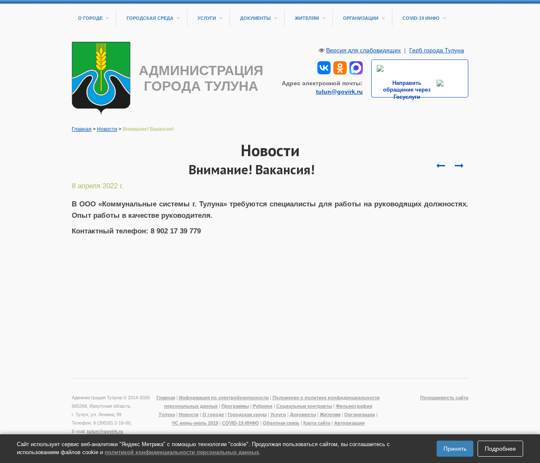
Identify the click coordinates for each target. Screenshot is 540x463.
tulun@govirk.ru (339, 91)
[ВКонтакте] (324, 67)
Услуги (206, 18)
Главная (82, 129)
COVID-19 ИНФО (421, 18)
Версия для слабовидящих (363, 50)
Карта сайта (316, 422)
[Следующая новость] (440, 166)
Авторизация (349, 422)
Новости (107, 129)
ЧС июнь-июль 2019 (195, 422)
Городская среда (150, 18)
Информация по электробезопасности (224, 397)
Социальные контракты (304, 406)
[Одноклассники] (340, 67)
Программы (235, 406)
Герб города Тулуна (436, 50)
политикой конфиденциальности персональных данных (182, 452)
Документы (255, 18)
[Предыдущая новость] (459, 166)
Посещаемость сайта (444, 397)
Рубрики (263, 406)
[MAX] (356, 67)
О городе (90, 18)
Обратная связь (281, 422)
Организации (360, 18)
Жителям (307, 18)
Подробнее (500, 448)
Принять (455, 448)
